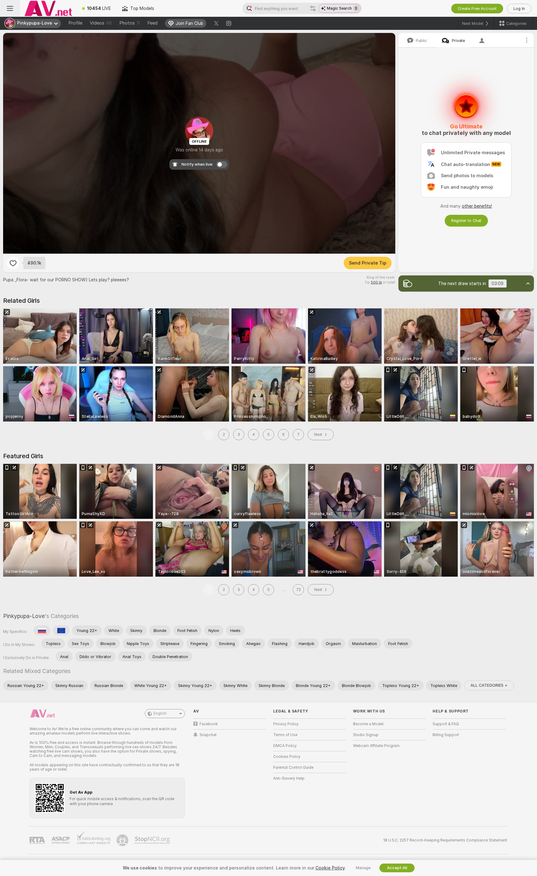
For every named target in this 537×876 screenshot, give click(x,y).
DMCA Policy (285, 746)
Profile (75, 23)
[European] (61, 630)
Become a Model (368, 724)
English (160, 713)
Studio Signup (366, 735)
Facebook (209, 724)
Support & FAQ (446, 724)
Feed (152, 23)
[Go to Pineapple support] (123, 840)
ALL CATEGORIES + (488, 685)
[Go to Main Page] (48, 8)
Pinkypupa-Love (24, 616)
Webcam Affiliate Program (376, 746)
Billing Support (446, 735)
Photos (129, 23)
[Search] (313, 8)
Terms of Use (285, 735)
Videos (101, 23)
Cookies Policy (287, 756)
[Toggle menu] (10, 8)
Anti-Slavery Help (289, 778)
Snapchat (208, 735)
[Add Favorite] (13, 263)
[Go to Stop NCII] (153, 840)
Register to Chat (466, 220)
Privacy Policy (286, 724)
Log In (519, 8)
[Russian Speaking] (42, 630)
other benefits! (477, 206)
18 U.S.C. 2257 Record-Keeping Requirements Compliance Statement (445, 840)
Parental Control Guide (293, 767)
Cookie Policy (330, 867)
